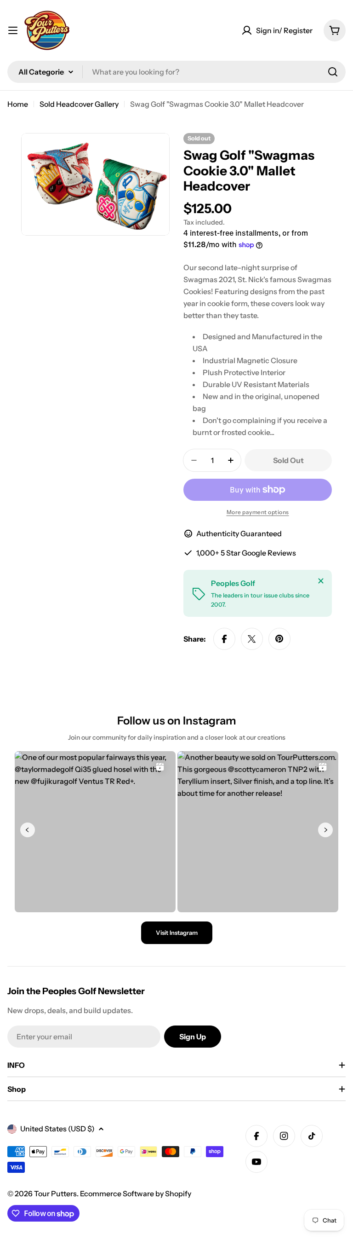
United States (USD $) (57, 1128)
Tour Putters (55, 1193)
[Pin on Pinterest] (279, 639)
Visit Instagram (177, 932)
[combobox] (176, 72)
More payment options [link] (258, 512)
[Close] (321, 581)
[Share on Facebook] (224, 639)
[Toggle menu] (12, 30)
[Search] (332, 71)
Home (17, 104)
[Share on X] (252, 639)
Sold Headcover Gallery (79, 104)
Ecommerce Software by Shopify (135, 1193)
